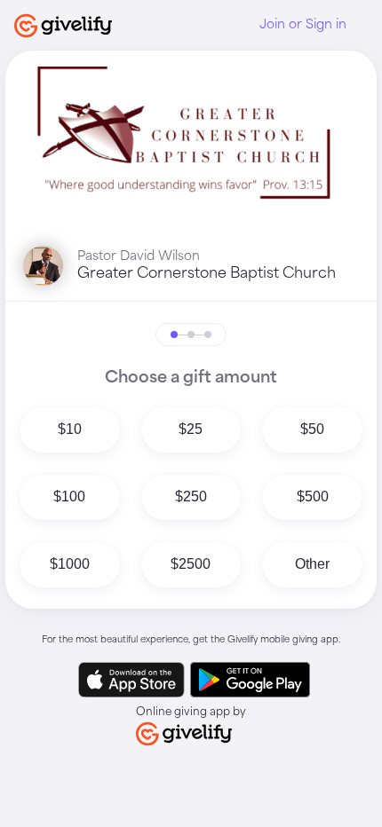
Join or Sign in (302, 25)
